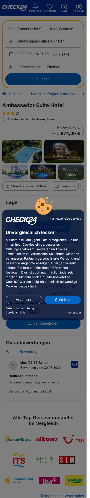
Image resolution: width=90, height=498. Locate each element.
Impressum (74, 312)
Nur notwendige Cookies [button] (65, 218)
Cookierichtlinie (16, 312)
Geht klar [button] (62, 299)
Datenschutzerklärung (20, 308)
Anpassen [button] (24, 299)
